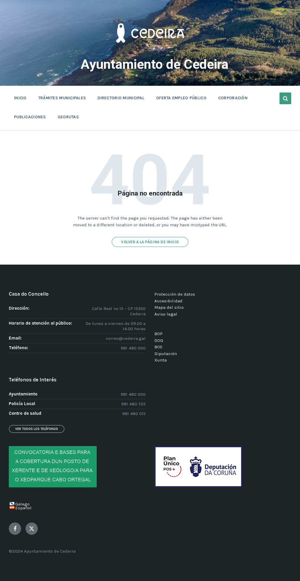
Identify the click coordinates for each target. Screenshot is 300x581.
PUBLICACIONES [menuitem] (30, 116)
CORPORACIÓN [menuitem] (233, 97)
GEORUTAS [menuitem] (68, 116)
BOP (158, 333)
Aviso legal (165, 314)
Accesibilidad (168, 301)
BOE (158, 346)
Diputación (165, 353)
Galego (22, 504)
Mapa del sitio (169, 307)
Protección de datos (174, 294)
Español (23, 507)
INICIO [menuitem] (20, 97)
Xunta (160, 360)
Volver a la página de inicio (150, 242)
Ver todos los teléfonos (36, 429)
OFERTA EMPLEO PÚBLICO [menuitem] (181, 97)
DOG (158, 340)
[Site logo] (150, 51)
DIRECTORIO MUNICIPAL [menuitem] (121, 97)
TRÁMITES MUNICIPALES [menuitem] (62, 97)
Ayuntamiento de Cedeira (155, 64)
